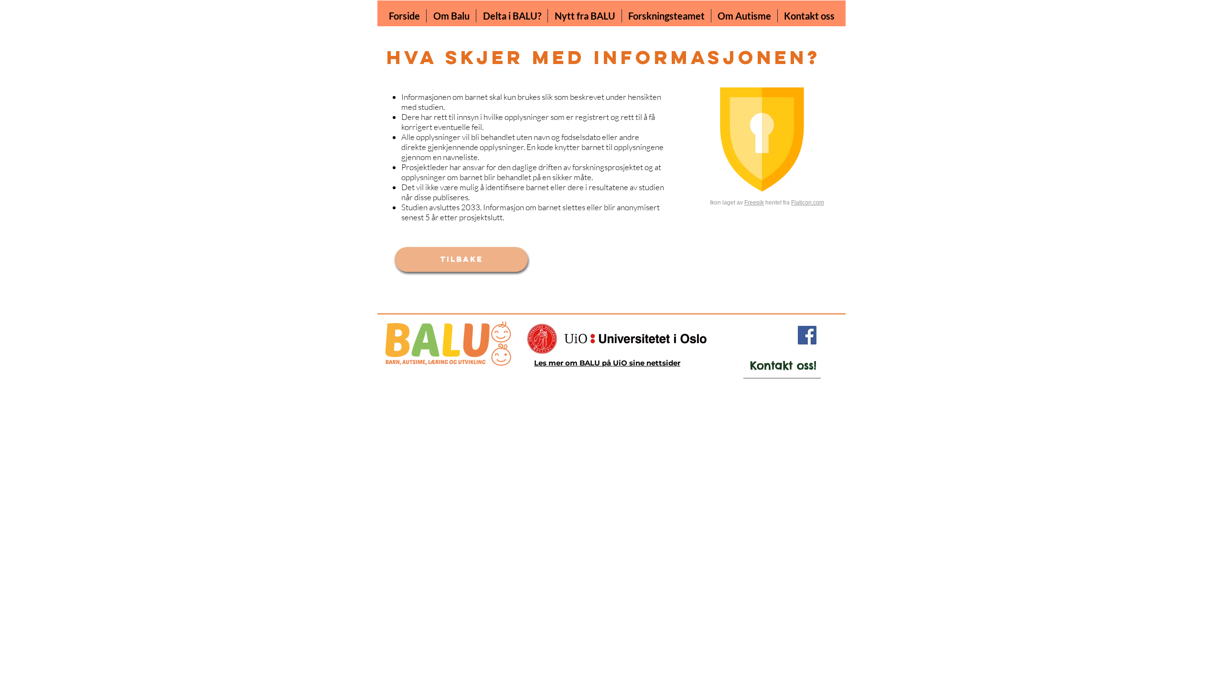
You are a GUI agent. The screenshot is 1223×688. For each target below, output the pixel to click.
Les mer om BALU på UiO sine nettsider (607, 362)
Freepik (754, 202)
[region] (775, 369)
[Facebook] (807, 335)
